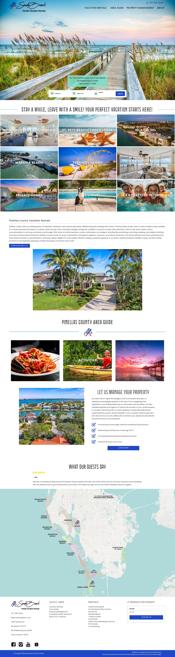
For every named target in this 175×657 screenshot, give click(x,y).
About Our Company (57, 617)
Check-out (80, 93)
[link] (29, 130)
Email (132, 609)
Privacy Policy (139, 654)
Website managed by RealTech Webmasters (147, 652)
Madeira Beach (94, 614)
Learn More (123, 448)
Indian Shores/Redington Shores (101, 622)
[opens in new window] (13, 646)
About (161, 8)
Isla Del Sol (92, 612)
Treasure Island (94, 617)
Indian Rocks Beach (96, 607)
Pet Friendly (93, 624)
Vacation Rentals (95, 8)
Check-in (58, 93)
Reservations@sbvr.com (21, 618)
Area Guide (117, 8)
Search (120, 94)
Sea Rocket (93, 619)
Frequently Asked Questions (60, 614)
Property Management (140, 8)
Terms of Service (152, 654)
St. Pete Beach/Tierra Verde (99, 609)
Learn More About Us (19, 245)
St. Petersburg (94, 626)
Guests (101, 92)
